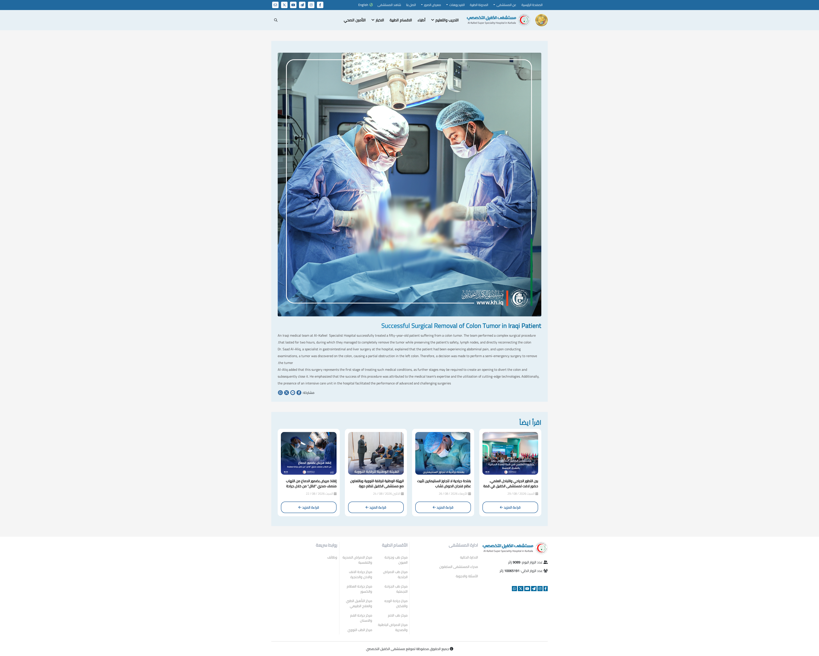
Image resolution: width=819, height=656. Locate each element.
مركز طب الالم (398, 615)
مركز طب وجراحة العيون (396, 560)
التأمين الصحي (355, 20)
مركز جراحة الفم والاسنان (361, 618)
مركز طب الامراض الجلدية (395, 574)
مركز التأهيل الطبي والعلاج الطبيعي (359, 603)
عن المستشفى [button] (506, 5)
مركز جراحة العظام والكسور (359, 589)
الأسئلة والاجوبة (467, 576)
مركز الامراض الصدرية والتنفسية (357, 560)
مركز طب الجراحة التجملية (396, 589)
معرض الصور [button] (432, 5)
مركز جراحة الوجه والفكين (396, 603)
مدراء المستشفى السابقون (458, 566)
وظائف (332, 557)
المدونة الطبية (479, 5)
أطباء (421, 20)
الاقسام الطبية (401, 20)
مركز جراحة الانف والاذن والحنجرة (360, 574)
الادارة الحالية (469, 557)
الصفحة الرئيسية (532, 5)
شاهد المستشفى (389, 5)
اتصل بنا (411, 5)
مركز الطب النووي (359, 630)
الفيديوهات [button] (457, 5)
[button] (445, 20)
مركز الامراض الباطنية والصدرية (393, 627)
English (363, 5)
